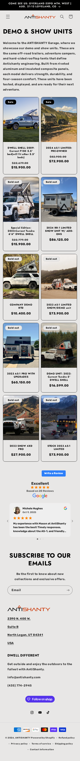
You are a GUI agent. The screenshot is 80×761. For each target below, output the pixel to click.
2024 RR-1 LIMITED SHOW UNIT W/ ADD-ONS (59, 231)
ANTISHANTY (23, 737)
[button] (8, 16)
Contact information (42, 749)
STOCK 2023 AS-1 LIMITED (59, 447)
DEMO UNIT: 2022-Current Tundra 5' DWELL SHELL (59, 377)
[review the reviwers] (65, 509)
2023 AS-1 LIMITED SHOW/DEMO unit (59, 306)
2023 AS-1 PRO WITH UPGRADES (21, 375)
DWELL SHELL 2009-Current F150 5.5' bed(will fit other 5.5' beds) (21, 152)
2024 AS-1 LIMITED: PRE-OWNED (59, 149)
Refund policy (67, 737)
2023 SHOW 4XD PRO (21, 447)
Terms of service (41, 743)
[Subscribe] (68, 590)
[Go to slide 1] (37, 539)
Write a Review (53, 473)
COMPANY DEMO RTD (21, 306)
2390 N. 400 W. (19, 618)
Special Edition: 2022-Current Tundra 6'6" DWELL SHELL (21, 231)
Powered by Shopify (43, 737)
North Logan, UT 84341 (25, 635)
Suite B (12, 627)
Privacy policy (19, 743)
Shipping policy (64, 743)
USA (10, 643)
